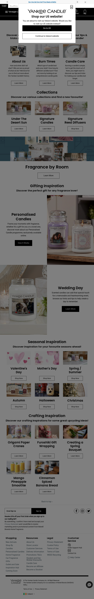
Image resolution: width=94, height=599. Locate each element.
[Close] (72, 7)
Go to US (47, 28)
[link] (47, 12)
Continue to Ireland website (47, 36)
